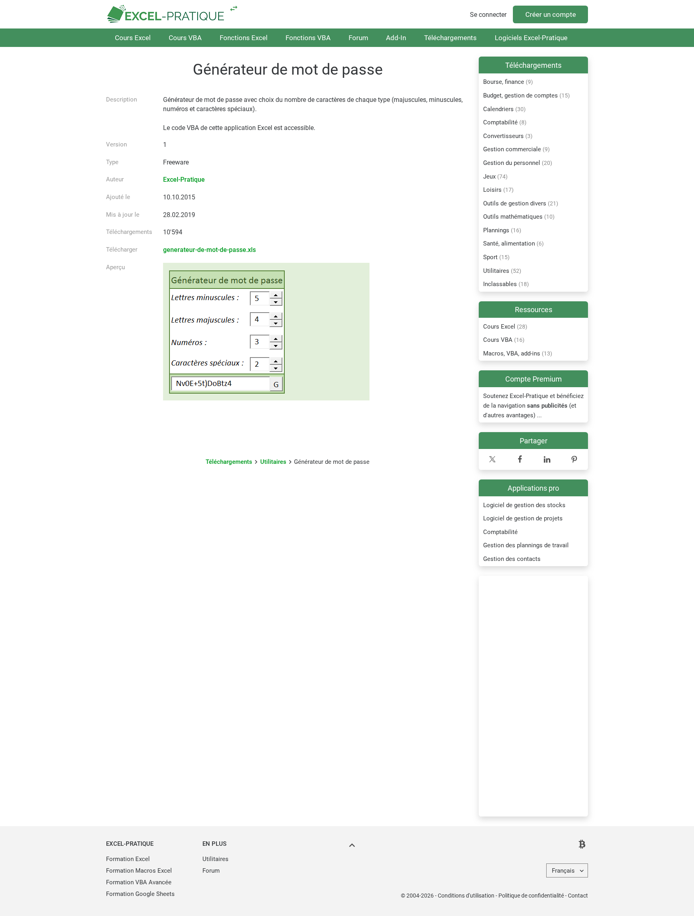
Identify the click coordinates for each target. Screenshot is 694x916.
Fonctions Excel (243, 38)
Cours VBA (185, 38)
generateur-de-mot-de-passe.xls (209, 250)
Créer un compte (550, 14)
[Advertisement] (533, 696)
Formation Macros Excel (139, 870)
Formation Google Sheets (140, 894)
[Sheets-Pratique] (234, 8)
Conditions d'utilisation (466, 895)
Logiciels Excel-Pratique (531, 38)
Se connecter (488, 14)
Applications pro (533, 488)
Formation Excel (128, 859)
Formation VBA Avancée (138, 882)
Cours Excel (133, 38)
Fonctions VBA (308, 38)
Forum (358, 38)
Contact (578, 895)
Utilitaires (273, 461)
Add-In (396, 38)
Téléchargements (450, 38)
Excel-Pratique (184, 179)
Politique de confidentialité (531, 895)
